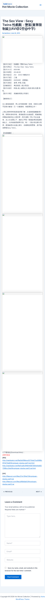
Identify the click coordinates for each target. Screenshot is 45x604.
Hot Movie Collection (15, 6)
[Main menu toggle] (40, 5)
